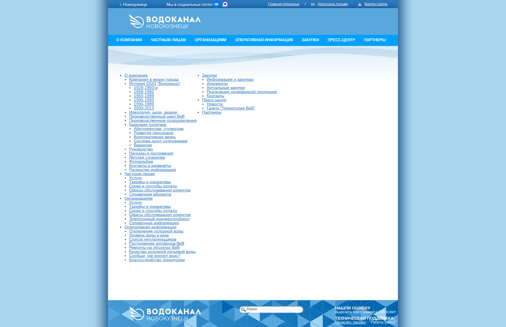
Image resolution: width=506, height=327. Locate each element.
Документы (217, 83)
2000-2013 (144, 108)
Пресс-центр (341, 40)
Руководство (141, 149)
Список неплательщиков (152, 239)
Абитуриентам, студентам (159, 128)
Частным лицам (168, 40)
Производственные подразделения (163, 120)
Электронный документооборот (159, 218)
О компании (129, 40)
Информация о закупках (230, 79)
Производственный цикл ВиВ (156, 116)
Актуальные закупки (226, 87)
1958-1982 (144, 91)
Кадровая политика (147, 124)
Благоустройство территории (157, 259)
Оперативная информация (264, 40)
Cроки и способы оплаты (153, 210)
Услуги (135, 177)
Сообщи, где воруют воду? (154, 255)
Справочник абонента (150, 194)
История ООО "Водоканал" (155, 83)
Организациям (210, 40)
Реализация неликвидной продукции (242, 91)
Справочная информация (154, 222)
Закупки (310, 40)
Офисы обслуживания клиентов (159, 190)
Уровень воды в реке (149, 235)
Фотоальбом (141, 161)
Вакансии (143, 145)
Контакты (215, 95)
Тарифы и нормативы (150, 181)
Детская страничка (147, 157)
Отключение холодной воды (156, 231)
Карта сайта (376, 4)
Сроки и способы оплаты (153, 186)
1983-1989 (144, 95)
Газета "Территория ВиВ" (231, 108)
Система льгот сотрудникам (160, 140)
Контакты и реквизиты (150, 165)
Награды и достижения (151, 153)
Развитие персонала (153, 132)
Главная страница (283, 4)
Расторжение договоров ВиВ (156, 243)
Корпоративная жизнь (155, 136)
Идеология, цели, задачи (153, 112)
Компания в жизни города (154, 79)
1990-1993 (144, 99)
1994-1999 (144, 104)
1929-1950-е (146, 87)
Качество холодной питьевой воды (162, 251)
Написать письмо (333, 4)
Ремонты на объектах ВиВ (154, 247)
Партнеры (375, 40)
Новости (215, 104)
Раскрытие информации (152, 169)
